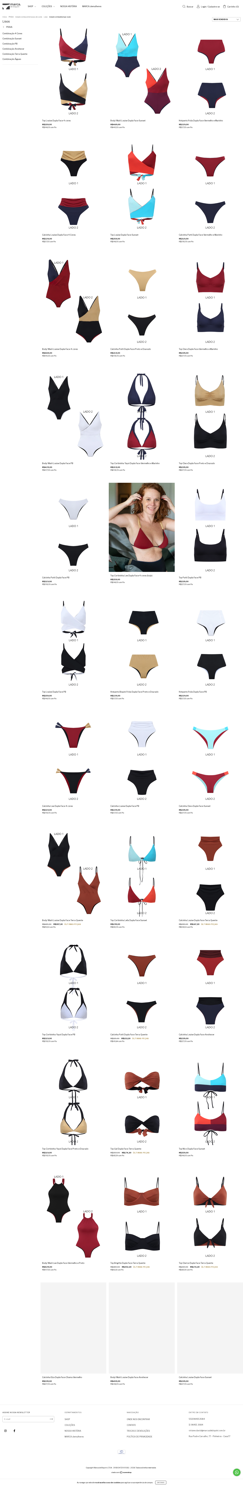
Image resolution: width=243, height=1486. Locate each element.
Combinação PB (10, 43)
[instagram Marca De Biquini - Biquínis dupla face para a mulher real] (5, 1430)
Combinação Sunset (11, 38)
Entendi (160, 1482)
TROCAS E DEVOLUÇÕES (138, 1431)
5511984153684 (197, 1419)
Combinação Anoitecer (13, 49)
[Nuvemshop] (121, 1472)
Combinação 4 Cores (12, 33)
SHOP (31, 6)
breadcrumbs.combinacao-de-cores (28, 17)
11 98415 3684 (196, 1425)
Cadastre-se (214, 6)
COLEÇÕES (47, 6)
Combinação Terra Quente (14, 54)
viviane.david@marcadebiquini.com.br (207, 1430)
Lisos (45, 17)
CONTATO (131, 1425)
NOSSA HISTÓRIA (68, 6)
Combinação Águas (11, 59)
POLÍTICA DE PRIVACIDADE (139, 1436)
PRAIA (11, 17)
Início (4, 17)
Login (203, 6)
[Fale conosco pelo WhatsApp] (237, 1472)
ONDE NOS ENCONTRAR (138, 1419)
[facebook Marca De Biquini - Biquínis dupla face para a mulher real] (14, 1430)
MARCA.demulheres (91, 6)
